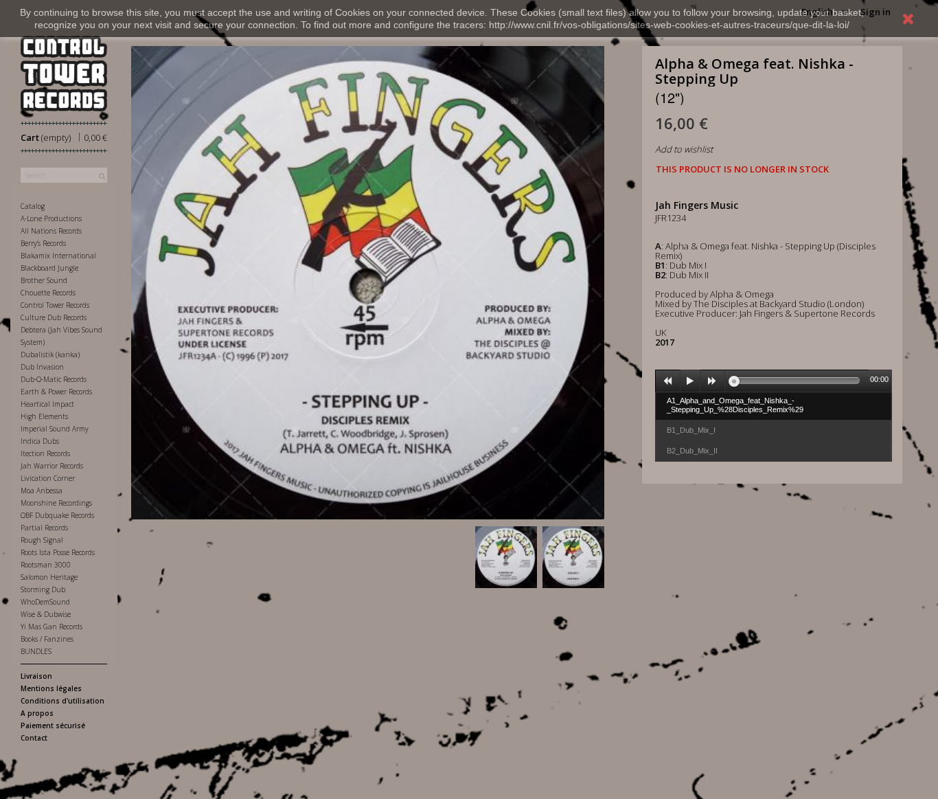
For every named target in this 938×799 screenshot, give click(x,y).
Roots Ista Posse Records (58, 552)
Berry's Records (43, 243)
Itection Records (45, 453)
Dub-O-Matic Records (54, 379)
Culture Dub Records (54, 317)
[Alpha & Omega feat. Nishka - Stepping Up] (506, 557)
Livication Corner (48, 478)
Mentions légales (51, 688)
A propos (37, 713)
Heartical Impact (47, 404)
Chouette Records (48, 292)
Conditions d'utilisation (62, 701)
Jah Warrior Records (52, 466)
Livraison (36, 676)
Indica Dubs (40, 441)
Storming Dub (43, 589)
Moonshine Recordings (56, 503)
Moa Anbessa (41, 490)
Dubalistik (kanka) (50, 354)
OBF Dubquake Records (57, 515)
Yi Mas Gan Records (51, 626)
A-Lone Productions (51, 218)
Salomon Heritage (49, 577)
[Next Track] (712, 381)
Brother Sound (44, 280)
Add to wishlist (684, 149)
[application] (773, 381)
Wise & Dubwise (46, 614)
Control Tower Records (55, 305)
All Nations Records (51, 231)
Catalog (33, 206)
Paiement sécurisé (53, 725)
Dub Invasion (42, 367)
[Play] (690, 381)
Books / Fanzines (47, 639)
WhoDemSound (45, 602)
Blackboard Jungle (49, 268)
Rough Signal (42, 540)
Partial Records (44, 527)
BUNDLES (36, 651)
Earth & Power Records (56, 391)
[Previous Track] (668, 381)
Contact (34, 738)
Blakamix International (58, 255)
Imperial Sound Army (55, 429)
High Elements (44, 416)
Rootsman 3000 (46, 565)
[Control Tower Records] (64, 73)
